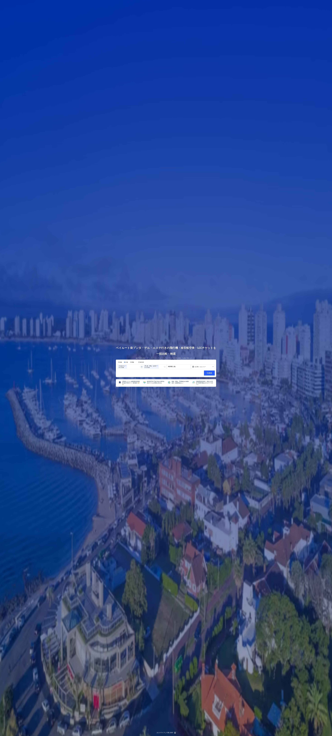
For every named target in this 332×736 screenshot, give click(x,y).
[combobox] (159, 367)
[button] (240, 2)
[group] (129, 366)
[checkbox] (141, 362)
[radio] (120, 362)
